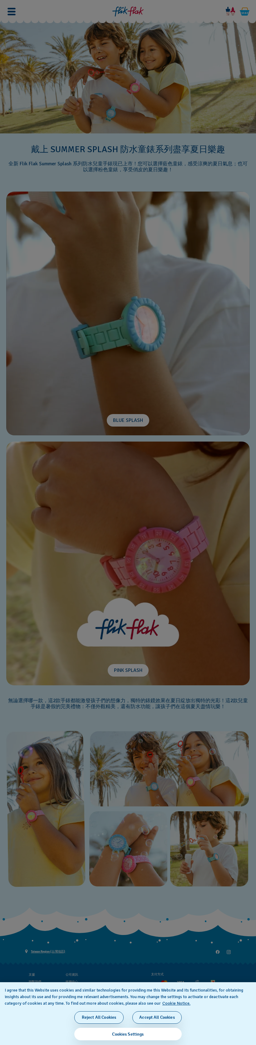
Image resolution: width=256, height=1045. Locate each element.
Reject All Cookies (99, 1017)
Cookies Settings (128, 1034)
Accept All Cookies (157, 1017)
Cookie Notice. (176, 1003)
